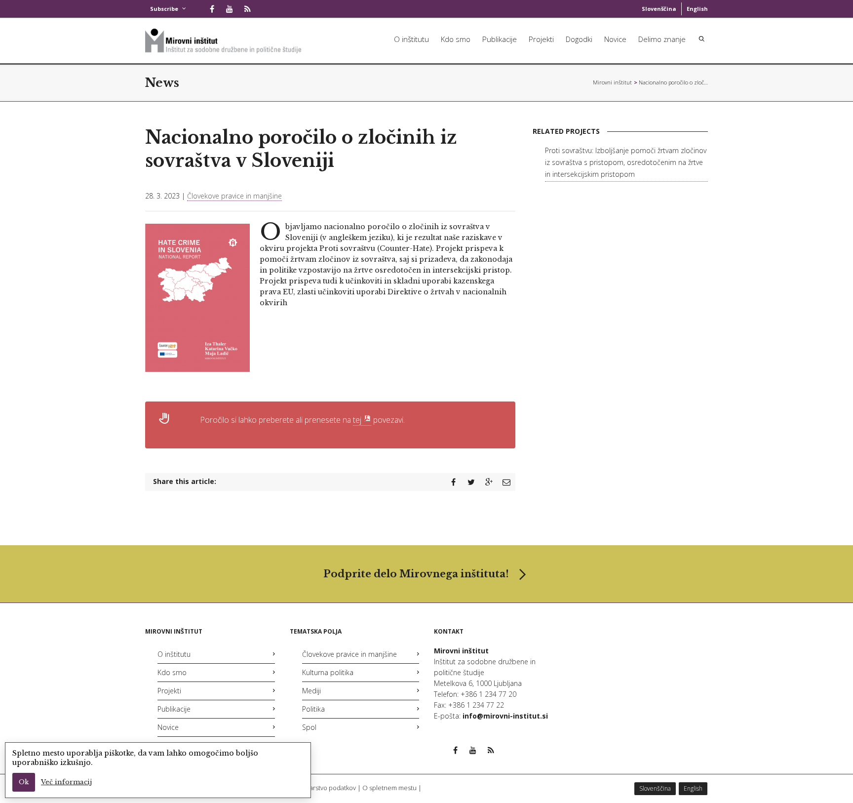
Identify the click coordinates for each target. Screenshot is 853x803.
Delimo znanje (662, 39)
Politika (313, 709)
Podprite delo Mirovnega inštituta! (416, 574)
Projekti (541, 39)
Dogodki (579, 39)
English (697, 8)
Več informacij (66, 782)
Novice (615, 39)
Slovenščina (659, 8)
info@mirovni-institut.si (505, 716)
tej (357, 419)
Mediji (311, 690)
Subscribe (164, 8)
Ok (24, 782)
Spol (309, 727)
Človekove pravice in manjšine (234, 196)
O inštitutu (411, 39)
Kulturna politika (327, 672)
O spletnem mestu (389, 787)
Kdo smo (455, 39)
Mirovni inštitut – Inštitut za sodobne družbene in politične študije (612, 82)
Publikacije (499, 39)
